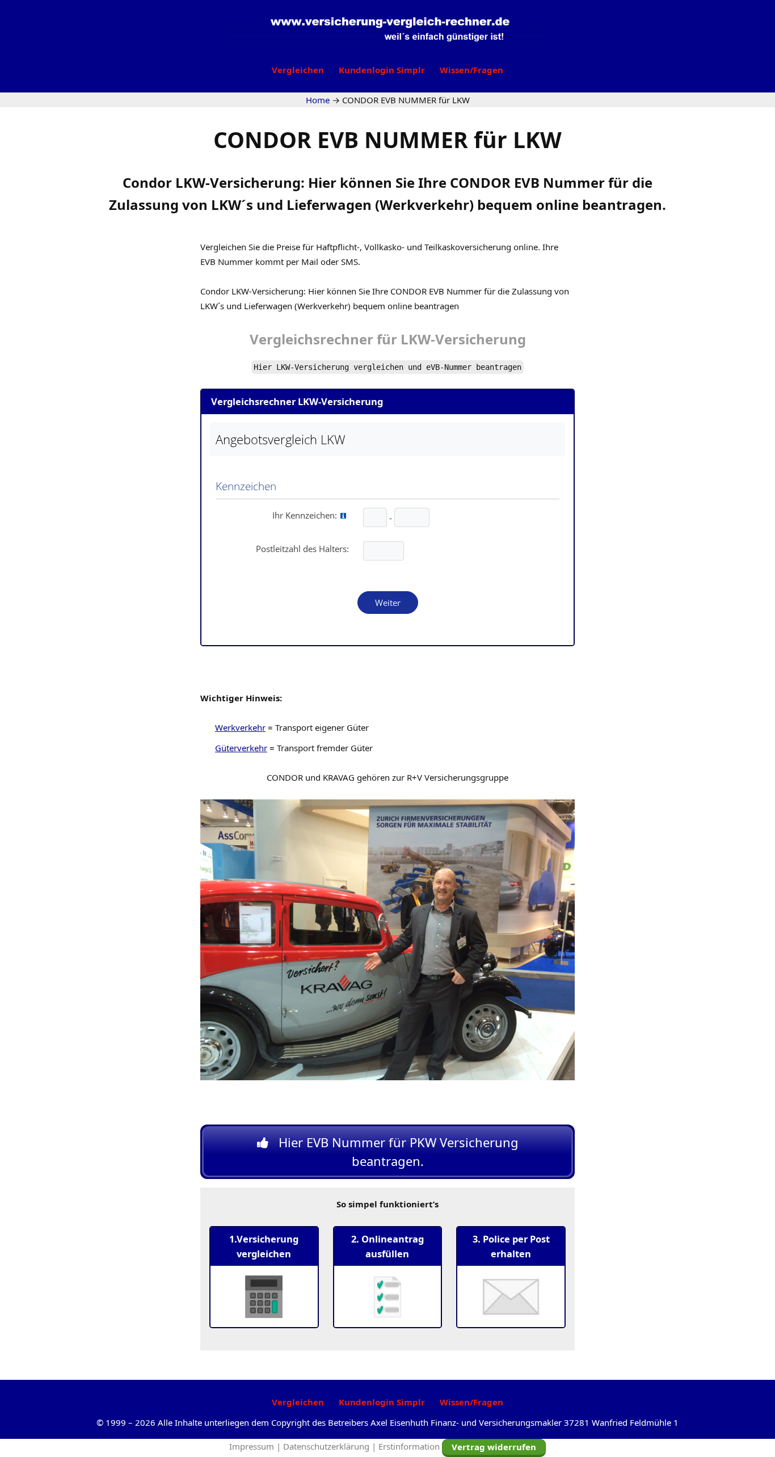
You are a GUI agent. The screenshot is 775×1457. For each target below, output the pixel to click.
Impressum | (256, 1446)
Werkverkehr (240, 727)
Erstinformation (409, 1446)
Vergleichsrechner (311, 339)
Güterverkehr (241, 747)
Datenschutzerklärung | (330, 1446)
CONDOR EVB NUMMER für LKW (387, 139)
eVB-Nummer (448, 367)
